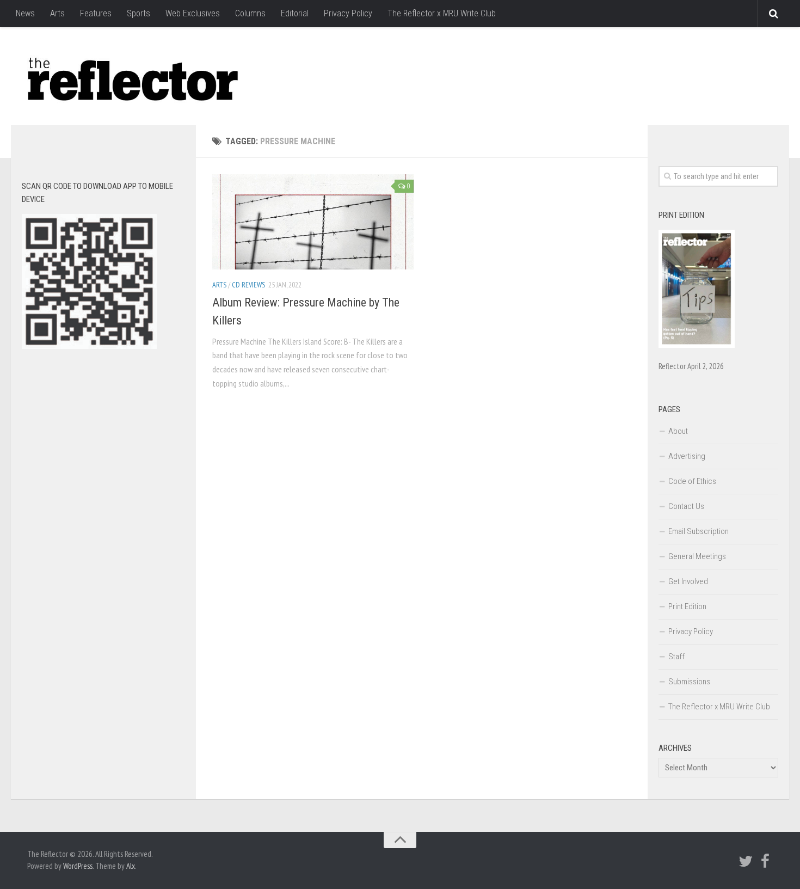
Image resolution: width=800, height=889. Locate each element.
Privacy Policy (348, 13)
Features (96, 13)
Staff (676, 656)
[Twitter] (745, 861)
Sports (138, 13)
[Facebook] (765, 861)
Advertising (686, 456)
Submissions (689, 681)
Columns (250, 13)
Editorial (295, 13)
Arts (57, 13)
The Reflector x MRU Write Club (441, 13)
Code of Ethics (692, 481)
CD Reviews (248, 285)
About (678, 431)
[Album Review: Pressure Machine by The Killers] (313, 221)
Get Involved (688, 581)
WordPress (78, 866)
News (25, 13)
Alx (130, 866)
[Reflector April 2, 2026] (697, 345)
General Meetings (697, 556)
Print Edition (687, 606)
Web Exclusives (192, 13)
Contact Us (686, 506)
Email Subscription (698, 531)
